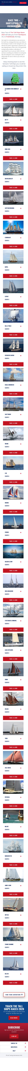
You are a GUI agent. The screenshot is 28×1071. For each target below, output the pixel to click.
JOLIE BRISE (8, 768)
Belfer (7, 974)
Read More (14, 1018)
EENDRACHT (8, 237)
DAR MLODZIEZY (9, 178)
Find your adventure (13, 995)
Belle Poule (8, 326)
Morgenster (8, 856)
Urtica (7, 915)
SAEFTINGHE (8, 414)
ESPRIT (7, 296)
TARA (6, 738)
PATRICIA (7, 797)
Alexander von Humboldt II (12, 89)
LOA (6, 473)
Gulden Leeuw (8, 561)
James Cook (8, 885)
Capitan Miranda (9, 208)
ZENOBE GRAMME (9, 944)
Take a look (13, 99)
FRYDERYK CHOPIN (9, 355)
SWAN (6, 679)
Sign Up (14, 1036)
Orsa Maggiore (9, 591)
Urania (7, 503)
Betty (6, 120)
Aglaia (7, 709)
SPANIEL (7, 532)
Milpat (7, 826)
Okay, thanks (23, 2)
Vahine (6, 443)
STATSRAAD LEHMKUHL (11, 620)
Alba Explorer (9, 650)
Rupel (6, 267)
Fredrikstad (10, 37)
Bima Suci (7, 149)
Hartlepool (22, 35)
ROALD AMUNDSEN (9, 385)
